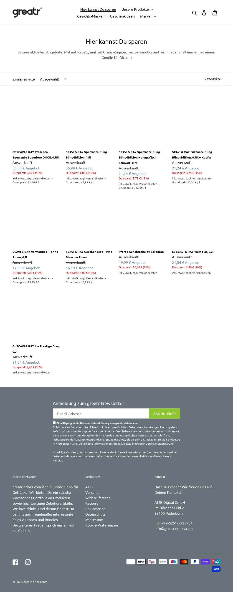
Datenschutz (95, 514)
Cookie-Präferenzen (101, 525)
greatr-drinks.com (35, 582)
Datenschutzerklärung (160, 443)
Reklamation (95, 508)
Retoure (92, 503)
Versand (92, 492)
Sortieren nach (24, 79)
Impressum (94, 519)
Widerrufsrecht (97, 497)
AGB (89, 486)
